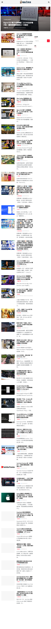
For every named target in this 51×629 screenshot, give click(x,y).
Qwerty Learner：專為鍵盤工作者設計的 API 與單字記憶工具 (25, 68)
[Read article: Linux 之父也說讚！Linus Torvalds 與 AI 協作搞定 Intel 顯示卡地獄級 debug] (8, 265)
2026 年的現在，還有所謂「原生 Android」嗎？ (24, 356)
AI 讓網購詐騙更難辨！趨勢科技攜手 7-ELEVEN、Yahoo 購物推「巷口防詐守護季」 (25, 447)
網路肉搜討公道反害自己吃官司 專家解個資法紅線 (24, 562)
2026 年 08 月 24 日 (25, 38)
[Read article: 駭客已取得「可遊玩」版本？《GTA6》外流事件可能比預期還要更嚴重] (8, 327)
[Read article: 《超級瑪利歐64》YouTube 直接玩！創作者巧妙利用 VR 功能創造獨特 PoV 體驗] (8, 596)
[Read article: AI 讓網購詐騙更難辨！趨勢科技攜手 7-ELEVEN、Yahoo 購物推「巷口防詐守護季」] (8, 450)
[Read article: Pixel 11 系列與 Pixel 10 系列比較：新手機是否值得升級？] (8, 176)
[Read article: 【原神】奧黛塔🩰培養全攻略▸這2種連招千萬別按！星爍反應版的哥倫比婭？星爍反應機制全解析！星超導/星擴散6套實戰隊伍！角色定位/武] (8, 245)
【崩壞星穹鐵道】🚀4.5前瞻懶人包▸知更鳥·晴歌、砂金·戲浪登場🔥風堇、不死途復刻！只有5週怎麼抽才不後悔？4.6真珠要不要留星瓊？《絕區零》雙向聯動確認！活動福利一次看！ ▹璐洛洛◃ (25, 224)
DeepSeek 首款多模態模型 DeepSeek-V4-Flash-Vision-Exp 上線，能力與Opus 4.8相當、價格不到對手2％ (25, 514)
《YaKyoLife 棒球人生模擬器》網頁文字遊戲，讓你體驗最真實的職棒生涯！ (25, 157)
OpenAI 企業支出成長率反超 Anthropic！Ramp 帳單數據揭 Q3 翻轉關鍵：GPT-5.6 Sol (24, 530)
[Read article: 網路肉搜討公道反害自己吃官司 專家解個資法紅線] (8, 565)
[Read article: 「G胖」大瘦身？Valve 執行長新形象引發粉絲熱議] (8, 313)
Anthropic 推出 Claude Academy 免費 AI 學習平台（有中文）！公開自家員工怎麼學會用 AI (25, 609)
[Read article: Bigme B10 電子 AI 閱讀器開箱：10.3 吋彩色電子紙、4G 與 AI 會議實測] (8, 114)
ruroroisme (19, 195)
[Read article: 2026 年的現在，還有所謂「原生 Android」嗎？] (8, 359)
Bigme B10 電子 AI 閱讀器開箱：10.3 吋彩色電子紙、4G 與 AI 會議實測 (24, 111)
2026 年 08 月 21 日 (24, 533)
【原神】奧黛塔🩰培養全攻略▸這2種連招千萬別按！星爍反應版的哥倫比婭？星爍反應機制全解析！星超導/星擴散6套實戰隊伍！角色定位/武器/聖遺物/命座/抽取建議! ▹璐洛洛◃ (25, 245)
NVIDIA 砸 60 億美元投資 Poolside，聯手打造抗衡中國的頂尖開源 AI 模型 (25, 126)
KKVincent (19, 312)
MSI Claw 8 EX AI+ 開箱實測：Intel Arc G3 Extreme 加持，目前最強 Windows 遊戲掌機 (24, 277)
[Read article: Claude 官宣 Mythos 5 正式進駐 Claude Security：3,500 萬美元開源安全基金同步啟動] (8, 418)
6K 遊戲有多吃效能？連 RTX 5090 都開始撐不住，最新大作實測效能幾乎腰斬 (24, 372)
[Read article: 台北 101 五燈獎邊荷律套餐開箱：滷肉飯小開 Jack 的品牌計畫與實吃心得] (8, 38)
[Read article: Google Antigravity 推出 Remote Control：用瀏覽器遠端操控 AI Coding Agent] (8, 390)
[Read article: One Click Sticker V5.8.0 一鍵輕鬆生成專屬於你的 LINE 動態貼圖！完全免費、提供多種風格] (8, 580)
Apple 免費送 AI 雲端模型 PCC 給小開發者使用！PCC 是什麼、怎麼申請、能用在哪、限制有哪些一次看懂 (25, 496)
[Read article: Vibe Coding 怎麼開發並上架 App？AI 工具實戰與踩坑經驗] (8, 102)
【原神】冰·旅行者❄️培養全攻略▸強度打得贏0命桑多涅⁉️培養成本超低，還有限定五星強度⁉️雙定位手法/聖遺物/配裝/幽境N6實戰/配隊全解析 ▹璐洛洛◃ (25, 190)
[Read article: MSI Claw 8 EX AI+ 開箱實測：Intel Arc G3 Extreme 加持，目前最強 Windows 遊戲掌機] (8, 280)
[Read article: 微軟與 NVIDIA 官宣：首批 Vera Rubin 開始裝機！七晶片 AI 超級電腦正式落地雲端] (8, 344)
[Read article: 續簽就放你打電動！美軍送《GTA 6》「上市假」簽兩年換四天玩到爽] (8, 548)
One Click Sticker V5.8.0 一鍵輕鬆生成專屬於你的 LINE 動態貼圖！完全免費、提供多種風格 (24, 578)
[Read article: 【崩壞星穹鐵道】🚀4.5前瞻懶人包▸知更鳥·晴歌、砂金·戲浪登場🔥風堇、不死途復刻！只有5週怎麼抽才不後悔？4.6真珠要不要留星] (8, 223)
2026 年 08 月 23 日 (25, 312)
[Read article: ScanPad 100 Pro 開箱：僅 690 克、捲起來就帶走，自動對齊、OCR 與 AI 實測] (8, 293)
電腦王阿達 (19, 38)
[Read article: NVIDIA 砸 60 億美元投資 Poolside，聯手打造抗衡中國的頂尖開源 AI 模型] (8, 129)
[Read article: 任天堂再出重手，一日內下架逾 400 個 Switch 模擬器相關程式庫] (8, 482)
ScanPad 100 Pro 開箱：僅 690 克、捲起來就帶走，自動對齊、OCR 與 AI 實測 (25, 290)
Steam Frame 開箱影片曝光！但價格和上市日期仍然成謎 (24, 624)
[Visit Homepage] (25, 2)
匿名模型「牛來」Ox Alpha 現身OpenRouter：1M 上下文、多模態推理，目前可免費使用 (24, 400)
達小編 (5, 27)
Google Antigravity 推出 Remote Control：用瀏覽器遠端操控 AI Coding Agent (24, 387)
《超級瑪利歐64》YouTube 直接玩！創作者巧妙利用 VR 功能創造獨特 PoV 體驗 (25, 593)
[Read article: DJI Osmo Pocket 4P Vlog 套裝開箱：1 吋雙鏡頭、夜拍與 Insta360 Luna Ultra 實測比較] (8, 144)
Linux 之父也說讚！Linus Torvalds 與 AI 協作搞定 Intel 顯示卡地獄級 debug (25, 262)
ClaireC (18, 175)
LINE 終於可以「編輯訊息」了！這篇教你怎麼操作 (24, 206)
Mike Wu (18, 71)
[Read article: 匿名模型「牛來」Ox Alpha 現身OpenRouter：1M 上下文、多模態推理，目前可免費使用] (8, 403)
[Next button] (46, 18)
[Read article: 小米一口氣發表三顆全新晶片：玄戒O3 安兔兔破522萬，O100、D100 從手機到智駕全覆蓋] (8, 53)
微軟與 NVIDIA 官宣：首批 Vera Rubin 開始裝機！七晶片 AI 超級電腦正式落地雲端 (25, 341)
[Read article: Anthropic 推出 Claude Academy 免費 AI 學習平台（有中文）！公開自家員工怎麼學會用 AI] (8, 611)
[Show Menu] (2, 2)
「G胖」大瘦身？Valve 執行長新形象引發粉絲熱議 (24, 310)
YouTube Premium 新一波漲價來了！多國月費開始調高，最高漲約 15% (25, 464)
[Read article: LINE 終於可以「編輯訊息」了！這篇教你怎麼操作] (8, 210)
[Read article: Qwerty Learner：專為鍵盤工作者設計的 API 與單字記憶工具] (8, 72)
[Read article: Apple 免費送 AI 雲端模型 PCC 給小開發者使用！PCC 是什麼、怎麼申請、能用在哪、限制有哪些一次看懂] (8, 497)
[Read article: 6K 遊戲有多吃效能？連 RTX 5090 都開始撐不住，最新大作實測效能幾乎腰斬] (8, 375)
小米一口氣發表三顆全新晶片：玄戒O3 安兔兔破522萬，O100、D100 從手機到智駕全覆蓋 (25, 51)
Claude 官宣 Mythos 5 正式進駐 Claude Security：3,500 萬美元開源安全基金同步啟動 (25, 415)
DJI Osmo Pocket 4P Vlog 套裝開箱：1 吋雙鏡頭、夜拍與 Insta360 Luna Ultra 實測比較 (25, 141)
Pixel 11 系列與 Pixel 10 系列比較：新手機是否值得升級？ (24, 173)
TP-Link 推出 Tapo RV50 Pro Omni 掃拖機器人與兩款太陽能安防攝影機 (25, 84)
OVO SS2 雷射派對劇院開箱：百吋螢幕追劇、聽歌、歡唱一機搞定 (17, 23)
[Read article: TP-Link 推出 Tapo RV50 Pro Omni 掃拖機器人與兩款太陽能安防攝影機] (8, 87)
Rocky (18, 209)
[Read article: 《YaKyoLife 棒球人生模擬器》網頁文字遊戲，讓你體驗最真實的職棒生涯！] (8, 159)
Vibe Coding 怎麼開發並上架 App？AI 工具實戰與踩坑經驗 (24, 99)
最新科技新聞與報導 (6, 19)
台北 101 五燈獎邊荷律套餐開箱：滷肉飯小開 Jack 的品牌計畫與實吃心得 (24, 35)
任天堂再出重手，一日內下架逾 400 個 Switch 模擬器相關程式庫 (25, 479)
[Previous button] (4, 18)
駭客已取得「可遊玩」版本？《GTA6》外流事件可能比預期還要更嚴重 (24, 324)
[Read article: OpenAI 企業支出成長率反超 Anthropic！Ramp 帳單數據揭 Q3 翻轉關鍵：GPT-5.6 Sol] (8, 533)
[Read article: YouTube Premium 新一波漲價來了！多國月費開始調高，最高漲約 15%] (8, 467)
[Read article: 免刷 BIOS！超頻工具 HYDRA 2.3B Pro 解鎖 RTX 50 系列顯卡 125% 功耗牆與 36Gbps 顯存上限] (8, 433)
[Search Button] (48, 2)
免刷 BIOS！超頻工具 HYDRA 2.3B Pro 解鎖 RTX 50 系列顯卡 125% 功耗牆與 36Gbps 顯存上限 (25, 431)
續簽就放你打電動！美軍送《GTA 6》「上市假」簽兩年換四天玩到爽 (25, 545)
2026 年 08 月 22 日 (24, 404)
